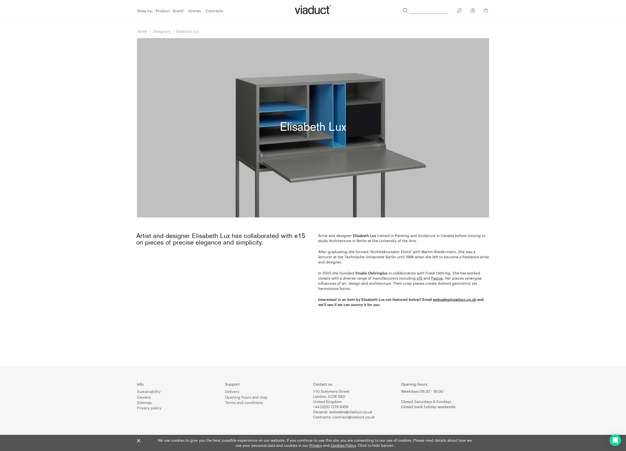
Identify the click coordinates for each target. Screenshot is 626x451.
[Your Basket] (486, 10)
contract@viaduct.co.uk (354, 417)
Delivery (232, 391)
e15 (420, 278)
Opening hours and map (246, 397)
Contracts (214, 11)
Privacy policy (149, 408)
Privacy (315, 445)
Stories (194, 11)
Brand (178, 11)
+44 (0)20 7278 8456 (330, 406)
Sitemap (144, 402)
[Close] (138, 441)
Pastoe (437, 278)
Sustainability (149, 391)
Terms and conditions (244, 402)
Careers (144, 397)
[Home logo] (313, 9)
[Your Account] (472, 11)
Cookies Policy (343, 445)
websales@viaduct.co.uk (454, 299)
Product (163, 11)
